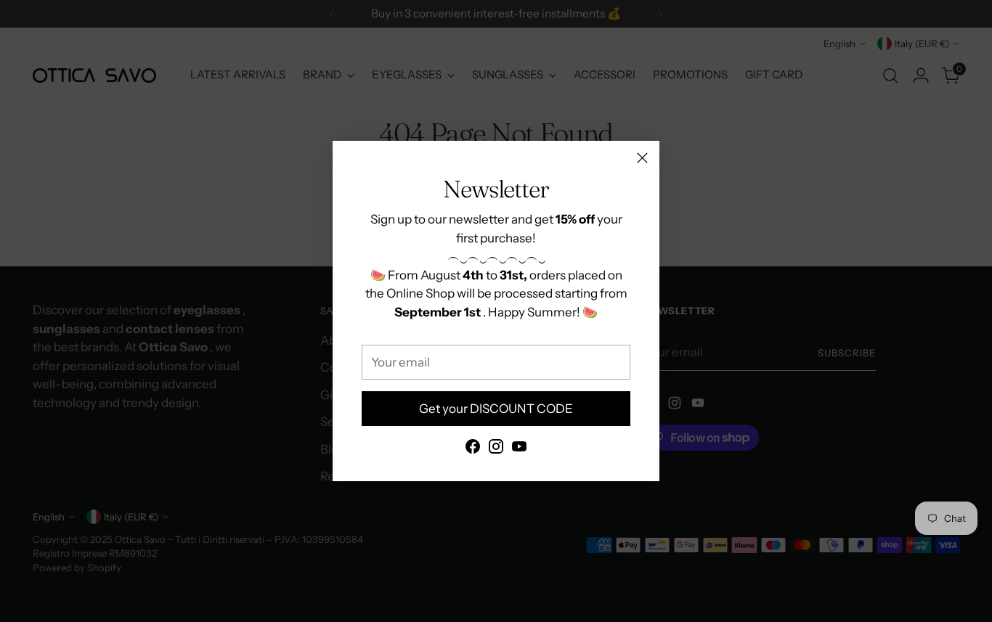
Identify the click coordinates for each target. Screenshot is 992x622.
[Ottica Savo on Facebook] (472, 449)
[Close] (642, 158)
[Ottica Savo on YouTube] (519, 449)
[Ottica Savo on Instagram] (496, 449)
